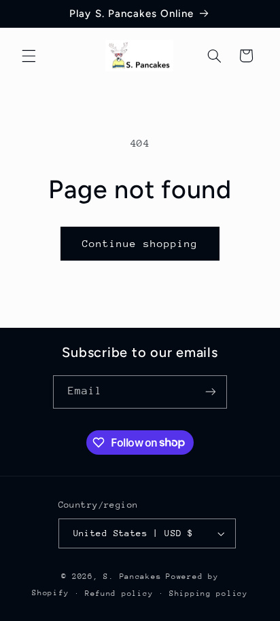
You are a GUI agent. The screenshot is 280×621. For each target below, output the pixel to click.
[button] (28, 55)
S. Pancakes (132, 576)
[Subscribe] (210, 392)
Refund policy (119, 593)
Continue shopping (140, 243)
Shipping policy (208, 593)
